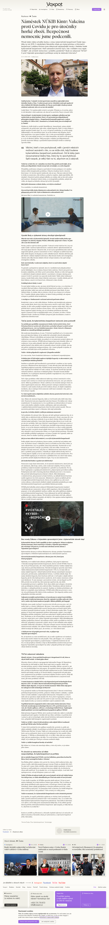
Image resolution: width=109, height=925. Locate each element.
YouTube (61, 883)
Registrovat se (62, 905)
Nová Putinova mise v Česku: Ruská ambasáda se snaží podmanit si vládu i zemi (53, 849)
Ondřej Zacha (34, 56)
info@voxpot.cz (37, 905)
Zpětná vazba (102, 887)
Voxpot (5, 887)
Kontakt (18, 887)
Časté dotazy (43, 887)
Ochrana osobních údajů (56, 887)
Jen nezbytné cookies (47, 921)
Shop (23, 887)
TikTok (54, 883)
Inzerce (29, 887)
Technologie (48, 822)
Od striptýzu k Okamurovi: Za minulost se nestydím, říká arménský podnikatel (87, 848)
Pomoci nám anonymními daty (28, 921)
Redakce (11, 887)
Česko (28, 822)
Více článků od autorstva (70, 831)
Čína (31, 822)
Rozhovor (25, 16)
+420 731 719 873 (38, 903)
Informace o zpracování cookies (49, 917)
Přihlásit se (86, 905)
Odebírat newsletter (11, 905)
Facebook (6, 832)
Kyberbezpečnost (39, 822)
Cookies (67, 887)
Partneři (35, 887)
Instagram (38, 883)
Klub (97, 9)
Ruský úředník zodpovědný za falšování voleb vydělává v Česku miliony (19, 848)
